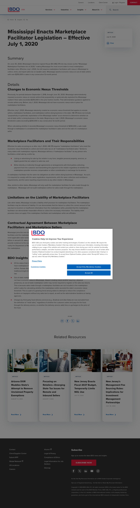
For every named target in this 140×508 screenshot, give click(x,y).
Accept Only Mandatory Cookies (89, 267)
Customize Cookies (38, 267)
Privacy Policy (37, 261)
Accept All (89, 273)
